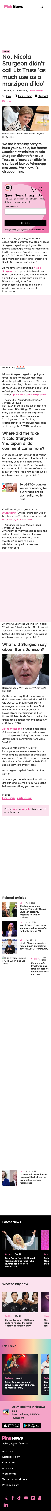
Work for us (9, 1473)
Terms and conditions (14, 1479)
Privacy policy (10, 1484)
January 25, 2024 (11, 402)
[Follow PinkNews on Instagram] (33, 1498)
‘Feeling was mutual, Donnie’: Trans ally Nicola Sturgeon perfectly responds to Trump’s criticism (33, 912)
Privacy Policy (38, 229)
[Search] (41, 6)
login (15, 808)
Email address (15, 207)
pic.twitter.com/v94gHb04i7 (29, 394)
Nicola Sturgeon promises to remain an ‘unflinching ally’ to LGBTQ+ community (34, 946)
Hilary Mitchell (36, 90)
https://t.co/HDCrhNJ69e (17, 519)
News (6, 51)
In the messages (12, 728)
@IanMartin (9, 512)
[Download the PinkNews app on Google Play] (32, 1425)
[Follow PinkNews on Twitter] (5, 1498)
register (26, 808)
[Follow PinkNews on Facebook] (12, 1498)
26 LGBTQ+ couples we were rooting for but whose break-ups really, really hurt (33, 492)
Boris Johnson (8, 798)
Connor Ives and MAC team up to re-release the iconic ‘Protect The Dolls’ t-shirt (19, 1323)
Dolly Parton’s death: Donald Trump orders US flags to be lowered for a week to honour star (20, 1262)
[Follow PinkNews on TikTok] (19, 1498)
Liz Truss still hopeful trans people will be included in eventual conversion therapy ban (33, 1178)
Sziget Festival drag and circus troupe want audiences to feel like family (20, 1385)
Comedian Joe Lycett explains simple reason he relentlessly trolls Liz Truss (40, 969)
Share (8, 96)
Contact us (8, 1462)
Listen (8, 101)
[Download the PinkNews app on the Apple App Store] (11, 1425)
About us (7, 1451)
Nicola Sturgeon (24, 798)
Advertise (8, 1467)
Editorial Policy (11, 1456)
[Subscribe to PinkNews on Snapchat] (39, 1498)
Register (25, 223)
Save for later (25, 96)
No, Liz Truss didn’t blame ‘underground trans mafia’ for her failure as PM (33, 928)
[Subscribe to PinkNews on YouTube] (26, 1498)
